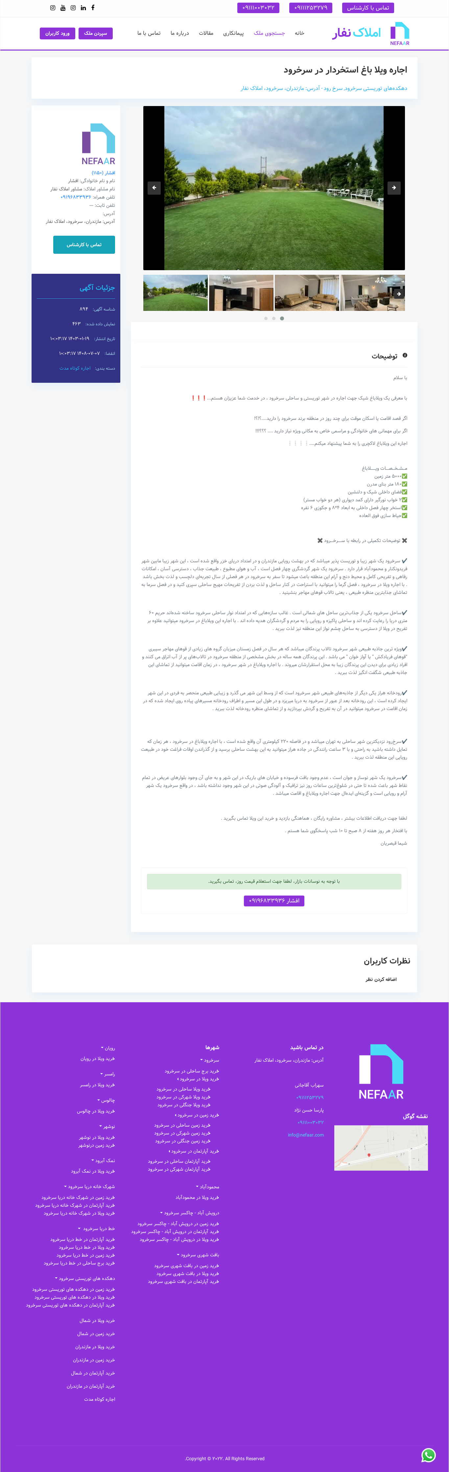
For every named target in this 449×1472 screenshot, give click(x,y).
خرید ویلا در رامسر (97, 1085)
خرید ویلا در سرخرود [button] (199, 1079)
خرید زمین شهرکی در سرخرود (182, 1133)
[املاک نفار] (370, 33)
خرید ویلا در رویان (98, 1059)
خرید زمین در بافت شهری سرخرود (186, 1266)
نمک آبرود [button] (105, 1161)
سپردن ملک (95, 33)
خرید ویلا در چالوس (96, 1111)
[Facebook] (92, 8)
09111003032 (258, 7)
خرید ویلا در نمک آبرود (93, 1171)
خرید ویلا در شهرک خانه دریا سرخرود (79, 1213)
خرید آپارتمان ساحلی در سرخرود (179, 1161)
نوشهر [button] (109, 1127)
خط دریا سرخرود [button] (98, 1229)
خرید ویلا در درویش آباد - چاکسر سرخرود (179, 1240)
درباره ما (180, 33)
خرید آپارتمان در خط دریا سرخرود (82, 1240)
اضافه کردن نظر (381, 980)
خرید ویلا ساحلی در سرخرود (183, 1089)
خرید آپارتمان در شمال (93, 1373)
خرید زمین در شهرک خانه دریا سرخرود (78, 1197)
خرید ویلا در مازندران (95, 1347)
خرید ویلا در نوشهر (97, 1137)
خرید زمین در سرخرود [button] (198, 1115)
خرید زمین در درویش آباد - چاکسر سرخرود (178, 1224)
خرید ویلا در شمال (97, 1321)
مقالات (206, 33)
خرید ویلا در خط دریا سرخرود (87, 1247)
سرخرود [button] (211, 1060)
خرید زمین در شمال (96, 1334)
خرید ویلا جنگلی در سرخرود (184, 1105)
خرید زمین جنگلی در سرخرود (183, 1141)
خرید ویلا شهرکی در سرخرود (183, 1097)
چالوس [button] (108, 1100)
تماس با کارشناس (368, 7)
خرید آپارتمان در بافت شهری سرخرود (183, 1282)
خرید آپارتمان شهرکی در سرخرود (179, 1169)
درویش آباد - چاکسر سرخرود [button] (191, 1213)
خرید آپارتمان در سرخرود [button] (195, 1151)
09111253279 (310, 7)
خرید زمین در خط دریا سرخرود (86, 1255)
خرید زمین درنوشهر (96, 1145)
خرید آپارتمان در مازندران (91, 1386)
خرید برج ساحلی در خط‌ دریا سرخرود (79, 1263)
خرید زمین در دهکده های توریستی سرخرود (73, 1289)
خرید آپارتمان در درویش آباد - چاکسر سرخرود (175, 1232)
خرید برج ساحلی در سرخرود (192, 1071)
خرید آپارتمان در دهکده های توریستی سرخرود (70, 1305)
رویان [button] (110, 1048)
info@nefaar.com (306, 1135)
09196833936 (75, 197)
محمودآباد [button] (209, 1187)
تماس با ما (149, 33)
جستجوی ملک (269, 33)
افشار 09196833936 (274, 900)
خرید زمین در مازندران (94, 1360)
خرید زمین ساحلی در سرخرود (182, 1125)
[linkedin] (83, 8)
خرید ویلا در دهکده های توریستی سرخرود (75, 1297)
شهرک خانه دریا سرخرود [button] (91, 1187)
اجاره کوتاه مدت (74, 368)
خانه (299, 33)
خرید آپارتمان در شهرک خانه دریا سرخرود (75, 1205)
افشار (103, 173)
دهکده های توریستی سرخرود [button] (87, 1279)
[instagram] (73, 8)
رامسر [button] (109, 1074)
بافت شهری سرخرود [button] (200, 1255)
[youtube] (62, 8)
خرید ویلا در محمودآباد (197, 1197)
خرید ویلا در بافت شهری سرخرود (187, 1274)
